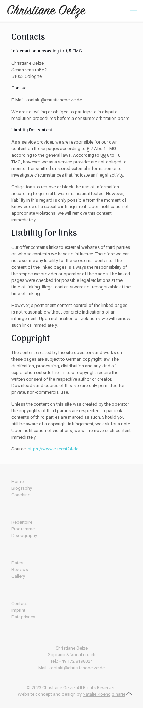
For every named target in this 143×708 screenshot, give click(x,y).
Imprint (18, 610)
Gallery (18, 576)
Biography (21, 488)
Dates (17, 562)
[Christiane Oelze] (46, 10)
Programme (23, 528)
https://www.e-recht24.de (53, 448)
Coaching (21, 494)
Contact (19, 603)
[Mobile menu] (134, 10)
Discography (24, 535)
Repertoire (21, 522)
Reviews (19, 569)
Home (17, 481)
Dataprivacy (23, 616)
